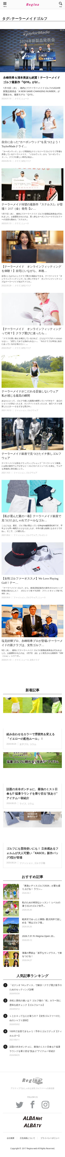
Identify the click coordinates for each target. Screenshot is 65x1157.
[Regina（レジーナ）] (32, 4)
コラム (33, 744)
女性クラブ (26, 161)
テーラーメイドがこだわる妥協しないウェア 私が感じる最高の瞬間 (31, 393)
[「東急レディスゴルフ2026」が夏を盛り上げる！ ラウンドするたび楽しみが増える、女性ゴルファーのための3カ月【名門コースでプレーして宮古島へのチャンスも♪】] (11, 892)
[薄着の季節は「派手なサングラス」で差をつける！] (11, 959)
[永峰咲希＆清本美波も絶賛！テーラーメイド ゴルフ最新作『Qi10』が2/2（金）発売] (32, 50)
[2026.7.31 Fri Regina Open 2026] (11, 942)
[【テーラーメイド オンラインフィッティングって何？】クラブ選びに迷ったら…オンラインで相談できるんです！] (32, 309)
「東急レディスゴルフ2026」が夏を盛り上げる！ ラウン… (41, 887)
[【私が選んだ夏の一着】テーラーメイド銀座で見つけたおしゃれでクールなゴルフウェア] (32, 496)
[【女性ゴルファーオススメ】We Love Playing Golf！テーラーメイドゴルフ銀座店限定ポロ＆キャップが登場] (32, 558)
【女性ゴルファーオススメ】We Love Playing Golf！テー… (31, 580)
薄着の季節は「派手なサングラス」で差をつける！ (42, 954)
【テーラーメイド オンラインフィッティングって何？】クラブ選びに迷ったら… (31, 331)
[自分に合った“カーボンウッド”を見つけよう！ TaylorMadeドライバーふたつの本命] (32, 122)
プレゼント (43, 535)
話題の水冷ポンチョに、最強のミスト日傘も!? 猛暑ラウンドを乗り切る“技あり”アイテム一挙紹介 (32, 793)
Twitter (19, 1106)
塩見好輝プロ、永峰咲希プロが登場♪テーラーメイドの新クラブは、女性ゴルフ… (32, 643)
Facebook (32, 1106)
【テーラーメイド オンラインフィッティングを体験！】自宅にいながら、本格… (31, 268)
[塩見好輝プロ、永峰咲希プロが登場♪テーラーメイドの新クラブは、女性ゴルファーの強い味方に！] (32, 621)
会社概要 (10, 1138)
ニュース (25, 98)
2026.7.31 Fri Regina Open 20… (38, 936)
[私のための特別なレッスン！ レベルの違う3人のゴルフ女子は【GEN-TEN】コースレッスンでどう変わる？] (11, 908)
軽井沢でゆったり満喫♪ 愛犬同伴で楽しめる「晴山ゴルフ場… (41, 921)
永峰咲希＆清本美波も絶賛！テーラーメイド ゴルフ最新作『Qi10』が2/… (31, 80)
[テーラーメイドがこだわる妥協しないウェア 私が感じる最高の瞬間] (32, 371)
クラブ (17, 98)
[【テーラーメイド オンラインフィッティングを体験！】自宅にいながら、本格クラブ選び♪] (32, 247)
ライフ (23, 803)
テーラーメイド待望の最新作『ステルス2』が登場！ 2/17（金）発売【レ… (32, 206)
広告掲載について (27, 1138)
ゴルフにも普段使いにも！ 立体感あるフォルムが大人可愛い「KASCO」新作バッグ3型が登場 (32, 853)
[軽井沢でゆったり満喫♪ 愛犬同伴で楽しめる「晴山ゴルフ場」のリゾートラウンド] (11, 925)
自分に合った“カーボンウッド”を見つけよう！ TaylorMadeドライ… (33, 144)
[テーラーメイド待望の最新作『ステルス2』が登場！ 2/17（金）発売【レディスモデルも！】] (32, 184)
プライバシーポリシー (50, 1138)
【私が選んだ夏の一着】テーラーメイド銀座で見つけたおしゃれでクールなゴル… (31, 518)
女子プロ (24, 744)
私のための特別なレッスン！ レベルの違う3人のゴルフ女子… (41, 904)
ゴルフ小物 (39, 862)
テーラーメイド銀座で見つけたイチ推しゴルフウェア (31, 456)
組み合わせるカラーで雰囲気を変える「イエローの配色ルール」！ (30, 736)
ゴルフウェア (32, 410)
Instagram (45, 1106)
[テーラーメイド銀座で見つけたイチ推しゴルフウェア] (32, 434)
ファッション (20, 410)
